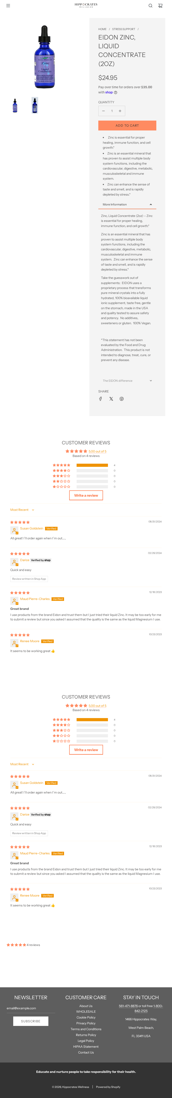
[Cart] (160, 6)
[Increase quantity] (120, 111)
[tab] (127, 204)
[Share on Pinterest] (122, 399)
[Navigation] (8, 6)
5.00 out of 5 (97, 451)
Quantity (106, 102)
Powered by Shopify (108, 1087)
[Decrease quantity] (103, 111)
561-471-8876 (128, 1006)
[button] (62, 465)
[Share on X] (111, 399)
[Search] (150, 6)
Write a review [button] (86, 495)
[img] (20, 522)
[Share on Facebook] (100, 399)
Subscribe (31, 1021)
